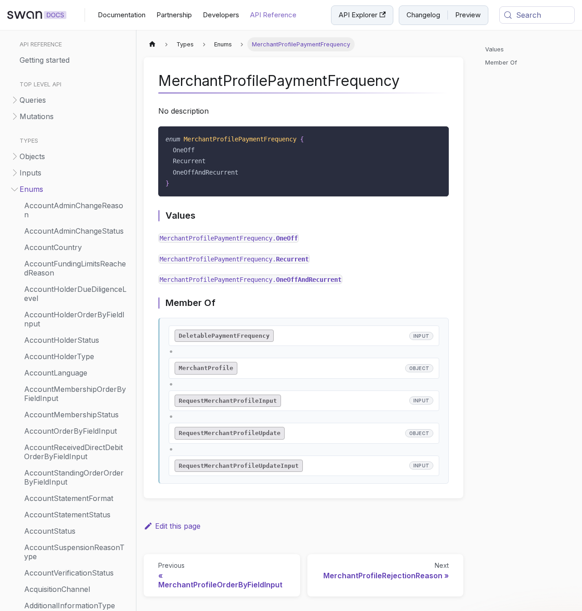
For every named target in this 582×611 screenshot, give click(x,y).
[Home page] (152, 44)
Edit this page (178, 526)
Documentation (122, 14)
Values (494, 49)
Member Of (501, 62)
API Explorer (358, 14)
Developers (221, 14)
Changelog (423, 14)
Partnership (174, 14)
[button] (68, 100)
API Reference (273, 14)
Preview (468, 14)
